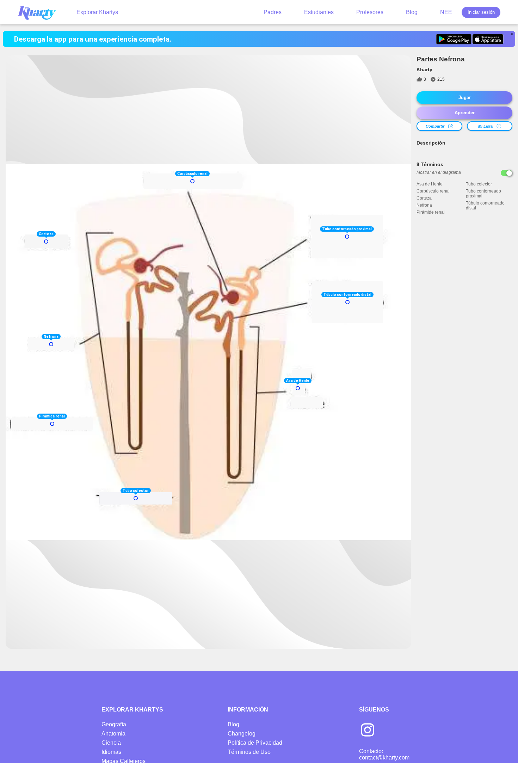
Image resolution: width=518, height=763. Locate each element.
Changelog (241, 734)
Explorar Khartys (97, 12)
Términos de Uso (249, 752)
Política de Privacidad (255, 743)
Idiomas (111, 752)
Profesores (369, 12)
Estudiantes (319, 12)
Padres (273, 12)
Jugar (464, 97)
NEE (446, 12)
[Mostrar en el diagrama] (506, 173)
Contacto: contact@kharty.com (384, 754)
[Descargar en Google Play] (454, 39)
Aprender (465, 112)
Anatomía (113, 734)
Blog (412, 12)
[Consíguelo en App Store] (488, 39)
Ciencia (111, 743)
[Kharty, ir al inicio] (40, 12)
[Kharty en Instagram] (367, 730)
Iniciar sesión (481, 12)
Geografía (113, 724)
